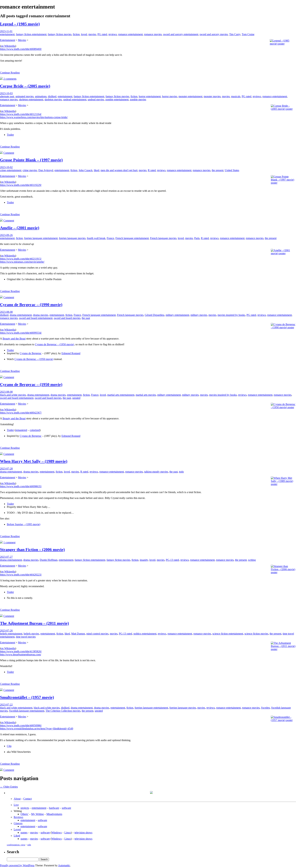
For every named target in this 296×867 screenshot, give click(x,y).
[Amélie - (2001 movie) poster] (283, 253)
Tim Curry (234, 34)
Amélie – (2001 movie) (19, 228)
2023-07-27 (6, 556)
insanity (144, 559)
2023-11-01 (6, 31)
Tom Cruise (248, 34)
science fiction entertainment (227, 633)
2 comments (9, 78)
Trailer (10, 134)
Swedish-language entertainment (26, 710)
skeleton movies (53, 99)
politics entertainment (144, 633)
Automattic (64, 865)
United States (232, 170)
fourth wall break (96, 238)
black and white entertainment (16, 707)
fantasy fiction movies (59, 34)
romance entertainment (130, 34)
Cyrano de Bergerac (30, 353)
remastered (21, 430)
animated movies (24, 96)
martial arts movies (146, 394)
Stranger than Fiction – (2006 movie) (32, 549)
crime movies (30, 170)
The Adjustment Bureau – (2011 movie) (34, 623)
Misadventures (54, 814)
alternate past (7, 96)
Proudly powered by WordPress (17, 865)
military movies (198, 315)
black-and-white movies (13, 394)
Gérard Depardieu (154, 315)
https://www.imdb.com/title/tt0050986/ (21, 725)
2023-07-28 (6, 468)
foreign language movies (72, 238)
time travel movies (26, 636)
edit (29, 844)
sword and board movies (67, 318)
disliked (52, 96)
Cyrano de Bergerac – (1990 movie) (31, 304)
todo (181, 471)
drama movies (40, 315)
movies (92, 34)
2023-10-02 (6, 167)
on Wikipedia (8, 45)
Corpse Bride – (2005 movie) (25, 86)
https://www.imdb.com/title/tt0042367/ (21, 412)
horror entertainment (150, 96)
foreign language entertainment (41, 238)
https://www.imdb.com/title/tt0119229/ (20, 185)
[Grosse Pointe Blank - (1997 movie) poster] (283, 182)
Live (16, 804)
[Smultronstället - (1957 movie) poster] (283, 720)
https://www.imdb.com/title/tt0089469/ (21, 49)
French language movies (163, 238)
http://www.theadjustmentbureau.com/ (20, 654)
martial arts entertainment (120, 394)
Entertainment (7, 40)
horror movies (169, 96)
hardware (54, 807)
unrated (76, 397)
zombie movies (138, 99)
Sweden (265, 707)
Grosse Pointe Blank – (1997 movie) (31, 160)
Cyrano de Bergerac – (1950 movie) (54, 344)
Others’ (24, 814)
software (66, 807)
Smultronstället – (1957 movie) (27, 697)
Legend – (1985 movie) (20, 24)
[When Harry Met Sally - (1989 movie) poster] (283, 484)
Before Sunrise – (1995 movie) (23, 524)
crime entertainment (10, 170)
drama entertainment (21, 315)
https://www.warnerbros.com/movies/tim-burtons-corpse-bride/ (34, 117)
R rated (152, 170)
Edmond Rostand (70, 353)
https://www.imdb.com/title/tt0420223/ (21, 574)
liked (96, 170)
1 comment (9, 542)
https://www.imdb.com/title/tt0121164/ (20, 114)
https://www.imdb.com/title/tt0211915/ (20, 258)
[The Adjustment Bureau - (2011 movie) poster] (283, 649)
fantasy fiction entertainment (31, 34)
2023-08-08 (6, 311)
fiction (76, 34)
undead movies (96, 99)
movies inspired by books (231, 315)
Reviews (18, 817)
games (24, 832)
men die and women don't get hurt (119, 170)
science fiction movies (256, 633)
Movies (22, 40)
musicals (235, 96)
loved (84, 34)
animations (41, 96)
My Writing (37, 814)
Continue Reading (10, 72)
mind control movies (97, 633)
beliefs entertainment (11, 633)
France (110, 238)
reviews (112, 34)
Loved (17, 829)
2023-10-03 (6, 93)
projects (25, 807)
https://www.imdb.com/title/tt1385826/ (21, 651)
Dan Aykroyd (45, 170)
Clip (9, 746)
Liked (17, 835)
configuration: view (16, 844)
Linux (67, 832)
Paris (197, 238)
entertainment (7, 34)
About (17, 798)
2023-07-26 (6, 630)
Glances (18, 823)
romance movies (153, 34)
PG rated (102, 34)
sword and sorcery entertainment (180, 34)
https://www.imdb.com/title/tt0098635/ (21, 486)
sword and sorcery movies (214, 34)
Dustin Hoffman (48, 559)
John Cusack (85, 170)
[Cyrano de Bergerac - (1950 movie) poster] (283, 407)
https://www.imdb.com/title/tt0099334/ (21, 332)
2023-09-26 (6, 235)
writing (252, 559)
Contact (27, 798)
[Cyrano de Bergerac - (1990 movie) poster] (283, 327)
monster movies (212, 96)
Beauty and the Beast (14, 338)
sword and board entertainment (35, 318)
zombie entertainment (116, 99)
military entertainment (177, 315)
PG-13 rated (172, 559)
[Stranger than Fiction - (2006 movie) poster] (283, 572)
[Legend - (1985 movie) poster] (282, 43)
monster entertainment (190, 96)
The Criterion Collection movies (63, 710)
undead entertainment (74, 99)
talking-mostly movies (156, 471)
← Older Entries (9, 786)
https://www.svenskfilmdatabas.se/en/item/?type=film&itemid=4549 (36, 728)
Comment (8, 152)
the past (86, 318)
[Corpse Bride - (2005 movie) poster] (283, 108)
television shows (83, 832)
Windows (56, 832)
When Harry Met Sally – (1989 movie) (33, 461)
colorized (35, 430)
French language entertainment (132, 238)
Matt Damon (78, 633)
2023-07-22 (6, 704)
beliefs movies (31, 633)
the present (217, 170)
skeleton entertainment (31, 99)
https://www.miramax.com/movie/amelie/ (22, 261)
